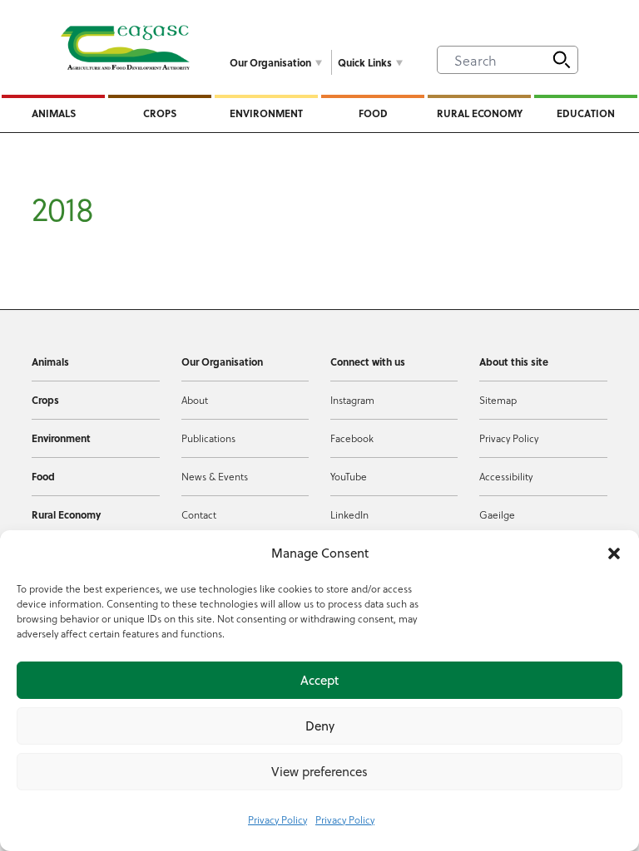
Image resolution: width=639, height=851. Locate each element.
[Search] (561, 60)
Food (373, 113)
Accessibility (505, 476)
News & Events (214, 476)
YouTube (348, 476)
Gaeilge (497, 514)
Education (586, 113)
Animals (54, 113)
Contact (198, 514)
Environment (266, 113)
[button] (614, 553)
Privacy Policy (277, 819)
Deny (319, 726)
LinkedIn (349, 514)
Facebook (352, 437)
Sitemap (498, 399)
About (194, 399)
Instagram (352, 399)
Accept (319, 680)
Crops (159, 113)
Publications (208, 437)
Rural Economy (480, 113)
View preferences (319, 771)
